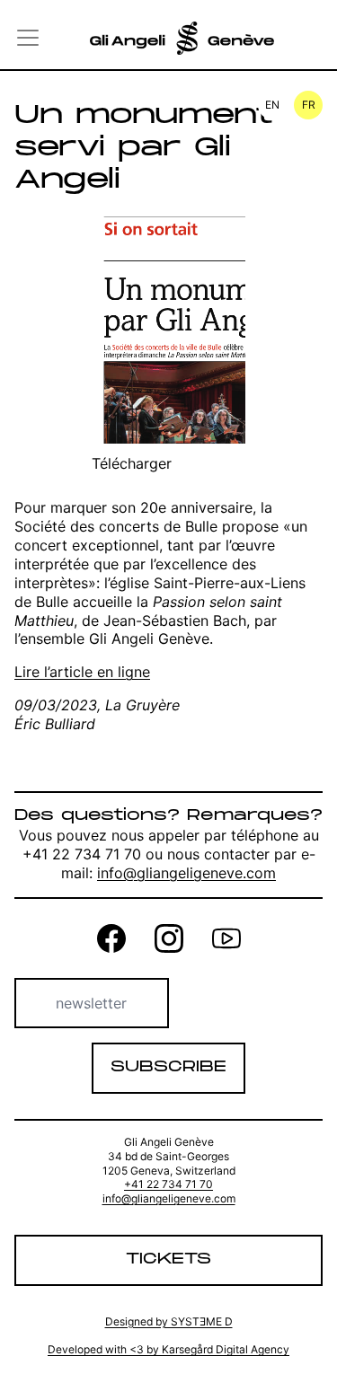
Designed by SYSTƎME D (169, 1321)
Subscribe (168, 1067)
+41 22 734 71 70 (168, 1184)
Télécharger (132, 463)
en (272, 104)
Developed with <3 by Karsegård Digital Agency (168, 1349)
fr (308, 104)
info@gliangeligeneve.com (186, 873)
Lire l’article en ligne (82, 672)
